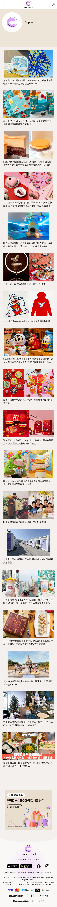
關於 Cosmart (10, 872)
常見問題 (48, 872)
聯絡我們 (39, 872)
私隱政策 (31, 872)
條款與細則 (22, 872)
